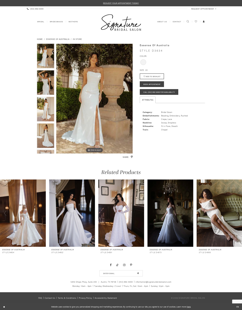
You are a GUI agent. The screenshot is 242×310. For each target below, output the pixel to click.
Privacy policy (85, 297)
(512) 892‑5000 (126, 281)
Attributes (147, 99)
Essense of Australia (57, 39)
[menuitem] (40, 21)
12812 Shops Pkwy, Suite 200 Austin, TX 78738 (93, 281)
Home (40, 39)
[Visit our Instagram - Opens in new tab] (124, 265)
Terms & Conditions (67, 297)
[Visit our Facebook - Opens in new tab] (111, 265)
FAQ (40, 297)
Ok (237, 306)
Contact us (50, 297)
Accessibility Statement (106, 297)
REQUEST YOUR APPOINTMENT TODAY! (121, 3)
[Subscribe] (138, 273)
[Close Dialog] (4, 306)
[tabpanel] (45, 57)
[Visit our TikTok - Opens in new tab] (117, 265)
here (189, 306)
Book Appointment (151, 84)
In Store (77, 39)
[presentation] (23, 213)
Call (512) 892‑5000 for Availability (159, 92)
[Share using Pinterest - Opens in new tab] (132, 157)
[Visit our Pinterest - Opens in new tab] (131, 265)
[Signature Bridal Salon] (121, 22)
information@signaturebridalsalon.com (153, 281)
